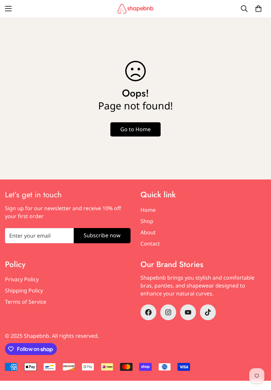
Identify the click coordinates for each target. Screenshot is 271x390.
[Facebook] (148, 312)
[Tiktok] (208, 312)
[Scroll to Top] (258, 354)
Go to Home (135, 129)
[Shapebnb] (135, 9)
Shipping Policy (24, 290)
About (148, 232)
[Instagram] (168, 312)
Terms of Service (25, 301)
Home (148, 210)
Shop (146, 221)
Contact (150, 243)
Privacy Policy (22, 279)
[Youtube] (188, 312)
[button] (258, 8)
